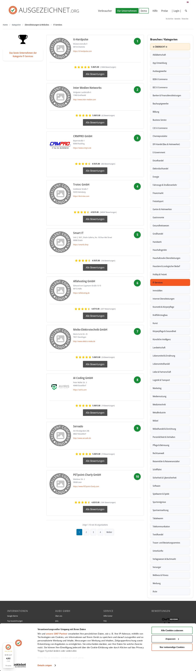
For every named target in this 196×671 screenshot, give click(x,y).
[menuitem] (105, 10)
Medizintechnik (159, 404)
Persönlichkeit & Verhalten (164, 436)
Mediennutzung (159, 396)
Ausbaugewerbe (159, 71)
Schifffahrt (157, 469)
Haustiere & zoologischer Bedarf (166, 266)
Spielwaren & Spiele (161, 493)
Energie (156, 176)
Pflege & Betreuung (161, 445)
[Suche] (186, 10)
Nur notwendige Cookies (172, 647)
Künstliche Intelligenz (162, 339)
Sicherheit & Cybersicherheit (164, 477)
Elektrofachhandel (160, 168)
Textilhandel (158, 534)
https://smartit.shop (80, 244)
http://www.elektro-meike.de (84, 341)
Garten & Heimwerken (162, 209)
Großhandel (158, 233)
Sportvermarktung (160, 510)
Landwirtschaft (159, 347)
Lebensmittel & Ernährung (164, 355)
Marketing (157, 388)
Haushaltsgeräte (160, 249)
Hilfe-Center (107, 616)
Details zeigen (45, 665)
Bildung (156, 111)
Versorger (157, 567)
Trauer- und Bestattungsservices (166, 542)
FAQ (105, 621)
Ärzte (155, 591)
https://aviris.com (80, 389)
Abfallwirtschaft (159, 54)
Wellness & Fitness (160, 575)
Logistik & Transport (161, 380)
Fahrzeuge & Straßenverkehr (165, 184)
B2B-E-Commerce (160, 79)
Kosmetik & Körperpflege (163, 306)
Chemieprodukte (160, 136)
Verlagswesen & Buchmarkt (164, 558)
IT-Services (158, 282)
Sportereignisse (159, 501)
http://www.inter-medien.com (84, 99)
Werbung (157, 583)
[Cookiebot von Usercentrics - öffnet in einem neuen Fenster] (18, 665)
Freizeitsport (158, 201)
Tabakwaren (158, 518)
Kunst (155, 323)
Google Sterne (12, 616)
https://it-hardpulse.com (82, 51)
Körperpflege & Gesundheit (164, 331)
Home (5, 24)
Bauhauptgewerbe (160, 103)
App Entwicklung (160, 62)
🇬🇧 (188, 2)
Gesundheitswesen (161, 225)
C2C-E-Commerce (160, 128)
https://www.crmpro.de (82, 148)
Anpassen (170, 639)
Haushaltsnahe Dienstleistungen (166, 258)
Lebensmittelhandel (161, 363)
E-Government (159, 152)
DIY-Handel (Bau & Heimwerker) (166, 144)
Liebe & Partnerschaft (162, 371)
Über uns (58, 616)
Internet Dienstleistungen (163, 298)
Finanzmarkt (158, 193)
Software (156, 485)
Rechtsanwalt (158, 453)
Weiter (109, 532)
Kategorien (16, 24)
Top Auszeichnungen (15, 621)
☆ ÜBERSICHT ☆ (160, 46)
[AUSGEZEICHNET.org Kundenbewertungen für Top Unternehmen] (48, 10)
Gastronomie (158, 217)
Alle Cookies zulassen (172, 630)
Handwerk (157, 241)
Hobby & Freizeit (160, 274)
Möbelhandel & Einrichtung (164, 428)
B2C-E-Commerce (160, 87)
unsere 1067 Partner (56, 633)
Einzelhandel (158, 160)
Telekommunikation (161, 526)
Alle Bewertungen (95, 74)
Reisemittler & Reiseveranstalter (166, 461)
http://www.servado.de (82, 438)
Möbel (155, 420)
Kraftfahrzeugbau (160, 315)
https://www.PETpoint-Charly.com (86, 486)
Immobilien (157, 290)
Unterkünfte (158, 550)
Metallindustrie (159, 412)
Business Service (159, 119)
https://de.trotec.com (81, 196)
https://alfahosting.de (81, 293)
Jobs (56, 621)
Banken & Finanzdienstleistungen (167, 95)
